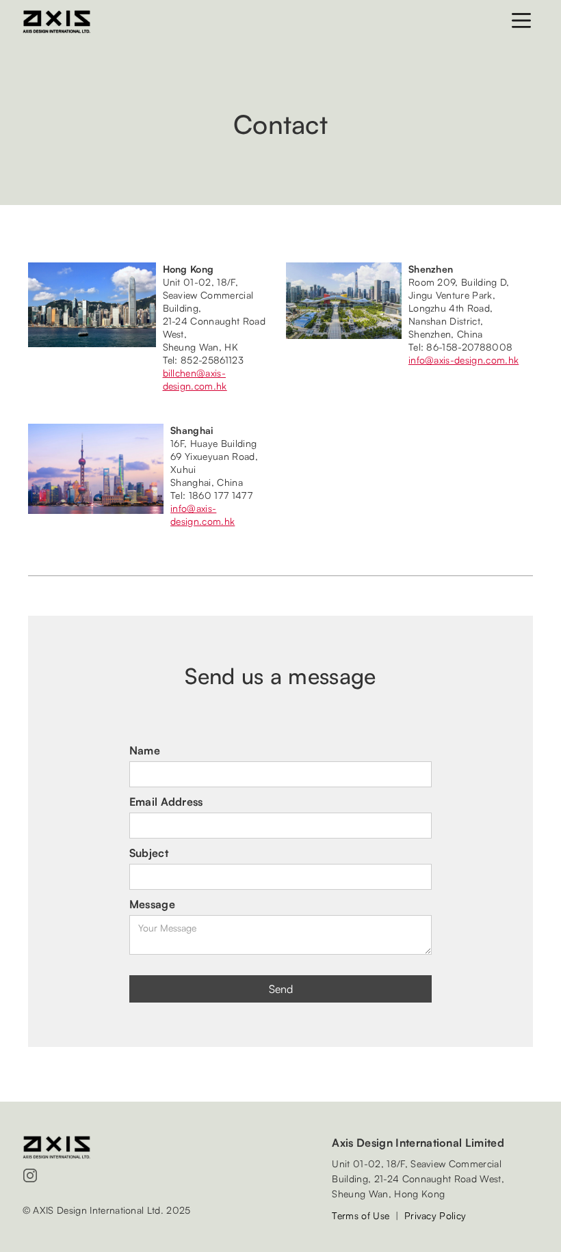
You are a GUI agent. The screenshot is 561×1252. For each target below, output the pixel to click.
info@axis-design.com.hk (463, 360)
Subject (148, 853)
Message (152, 904)
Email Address (166, 801)
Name (144, 750)
